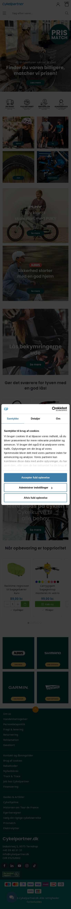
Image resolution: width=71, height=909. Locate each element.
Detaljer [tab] (35, 418)
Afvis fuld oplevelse (35, 497)
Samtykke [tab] (13, 418)
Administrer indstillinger (33, 487)
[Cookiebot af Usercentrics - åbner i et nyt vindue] (52, 409)
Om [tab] (58, 418)
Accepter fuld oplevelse (35, 477)
